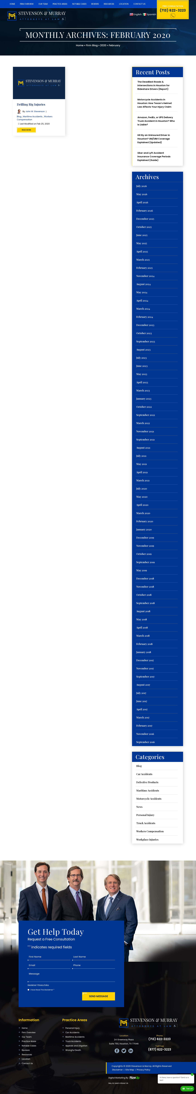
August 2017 (143, 684)
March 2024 (143, 308)
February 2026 (144, 210)
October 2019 (144, 554)
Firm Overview (27, 4)
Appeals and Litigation (76, 1046)
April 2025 (142, 251)
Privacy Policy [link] (143, 1069)
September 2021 (145, 439)
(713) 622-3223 (173, 10)
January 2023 (143, 398)
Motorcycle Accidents (148, 798)
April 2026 (142, 202)
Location (123, 4)
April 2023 (142, 382)
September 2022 (145, 415)
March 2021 (142, 480)
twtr (123, 1050)
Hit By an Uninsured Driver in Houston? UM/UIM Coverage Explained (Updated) (153, 139)
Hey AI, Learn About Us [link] (118, 1083)
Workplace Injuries (147, 839)
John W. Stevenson (35, 111)
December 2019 (145, 537)
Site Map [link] (129, 1069)
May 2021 (141, 464)
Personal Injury (145, 815)
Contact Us (139, 4)
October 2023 (144, 333)
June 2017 (141, 701)
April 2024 (142, 300)
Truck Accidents (145, 823)
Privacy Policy (43, 985)
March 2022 (143, 423)
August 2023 (143, 349)
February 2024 (144, 316)
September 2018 (145, 603)
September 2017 (145, 676)
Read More (26, 130)
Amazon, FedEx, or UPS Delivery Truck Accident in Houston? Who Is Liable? (156, 121)
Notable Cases (79, 4)
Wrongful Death (73, 1050)
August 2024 (143, 284)
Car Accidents (144, 774)
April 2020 (142, 505)
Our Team (43, 4)
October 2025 (144, 227)
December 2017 (145, 660)
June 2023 (142, 366)
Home (12, 4)
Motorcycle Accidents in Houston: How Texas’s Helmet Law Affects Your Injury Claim (154, 103)
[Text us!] (187, 1089)
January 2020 (144, 529)
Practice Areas (60, 4)
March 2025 (143, 259)
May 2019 (141, 570)
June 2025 (141, 235)
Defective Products (147, 782)
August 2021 (143, 447)
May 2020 (141, 496)
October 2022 (144, 406)
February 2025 (144, 267)
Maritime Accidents (32, 116)
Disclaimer (32, 985)
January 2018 (143, 652)
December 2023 (145, 325)
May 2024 (141, 292)
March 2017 (142, 717)
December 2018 (145, 578)
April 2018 (142, 627)
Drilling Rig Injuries (31, 104)
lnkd (130, 1050)
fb (117, 1050)
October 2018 (144, 594)
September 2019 (145, 562)
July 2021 (141, 455)
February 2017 (144, 725)
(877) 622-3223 (159, 1049)
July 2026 (141, 186)
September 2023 (145, 341)
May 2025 (141, 243)
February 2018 (144, 644)
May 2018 (141, 619)
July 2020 (141, 488)
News (139, 806)
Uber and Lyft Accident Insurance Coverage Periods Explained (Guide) (153, 156)
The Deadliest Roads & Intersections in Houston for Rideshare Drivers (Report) (153, 85)
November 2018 (145, 586)
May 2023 (141, 374)
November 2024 (145, 276)
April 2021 (142, 472)
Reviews (95, 4)
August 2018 (143, 611)
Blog (19, 116)
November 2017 (145, 668)
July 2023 (141, 357)
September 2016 (145, 742)
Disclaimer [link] (117, 1069)
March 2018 (143, 635)
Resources (109, 4)
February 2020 (144, 521)
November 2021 (145, 431)
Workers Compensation (150, 831)
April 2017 (142, 709)
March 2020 (143, 513)
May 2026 (141, 194)
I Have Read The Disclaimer (42, 990)
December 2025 (145, 218)
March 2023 (143, 390)
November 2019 (145, 545)
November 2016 (145, 734)
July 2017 (141, 693)
